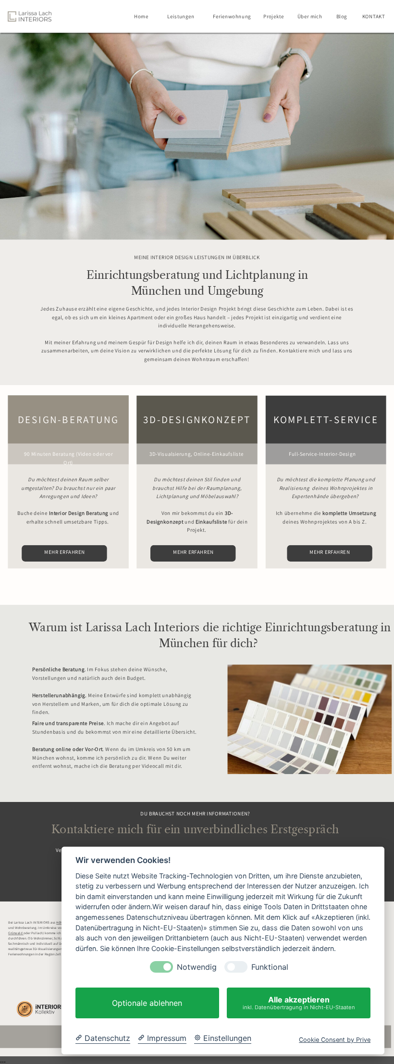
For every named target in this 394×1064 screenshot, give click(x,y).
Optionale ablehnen (147, 1003)
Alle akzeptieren (299, 1003)
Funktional (269, 967)
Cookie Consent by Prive (334, 1039)
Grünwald (16, 933)
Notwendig (197, 967)
